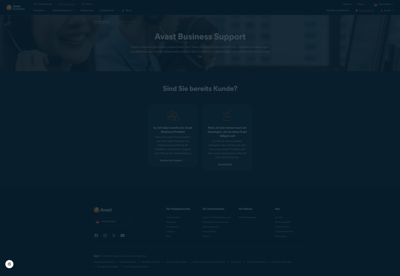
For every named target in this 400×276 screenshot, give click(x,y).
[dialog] (200, 138)
